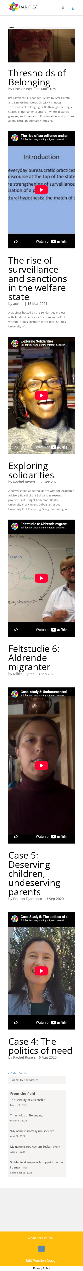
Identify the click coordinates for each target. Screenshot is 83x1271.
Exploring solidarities (31, 470)
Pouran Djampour (27, 898)
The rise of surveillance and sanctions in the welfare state (37, 278)
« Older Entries (18, 1073)
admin (18, 303)
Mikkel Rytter (23, 673)
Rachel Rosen (24, 481)
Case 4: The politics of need (40, 1046)
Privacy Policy (41, 1268)
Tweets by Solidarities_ (25, 1080)
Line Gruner (22, 89)
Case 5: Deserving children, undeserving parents (34, 873)
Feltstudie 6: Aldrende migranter (33, 657)
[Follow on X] (41, 1249)
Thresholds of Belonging (37, 77)
